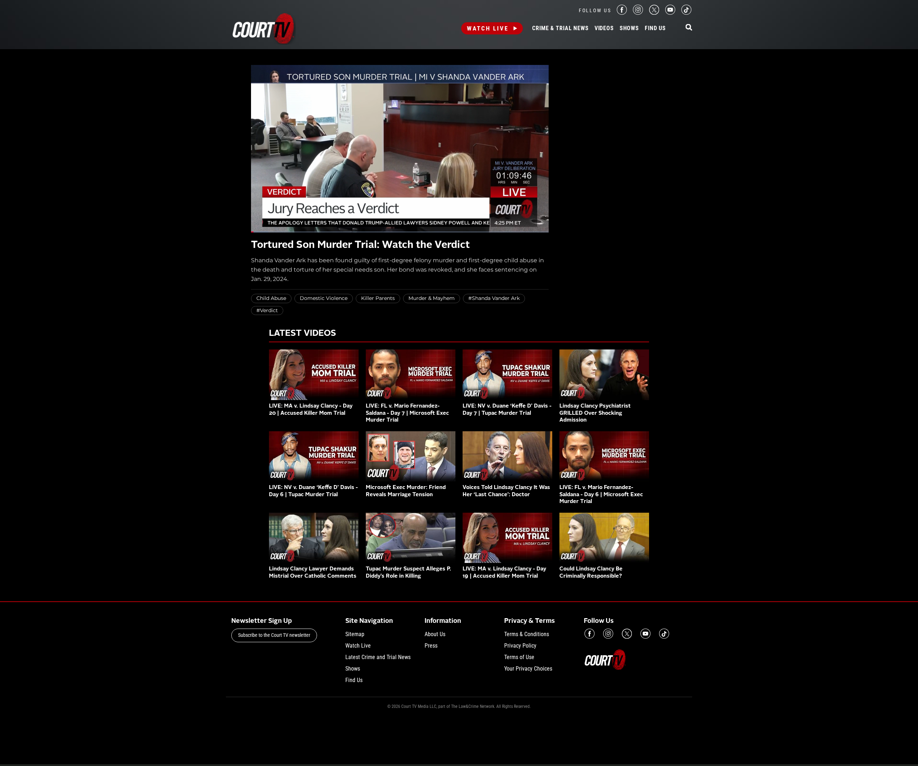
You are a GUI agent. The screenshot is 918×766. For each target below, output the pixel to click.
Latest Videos (302, 333)
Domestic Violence (323, 298)
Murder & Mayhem (431, 298)
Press (431, 645)
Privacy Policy (520, 645)
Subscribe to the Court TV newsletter (274, 635)
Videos (604, 28)
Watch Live (487, 28)
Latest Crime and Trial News (378, 657)
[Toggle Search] (689, 28)
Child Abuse (271, 298)
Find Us (655, 28)
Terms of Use (519, 657)
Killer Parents (378, 298)
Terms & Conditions (526, 634)
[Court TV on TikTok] (686, 12)
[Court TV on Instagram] (638, 12)
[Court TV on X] (654, 12)
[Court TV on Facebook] (622, 12)
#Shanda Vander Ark (494, 298)
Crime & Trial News (560, 28)
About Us (435, 634)
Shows (629, 28)
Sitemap (354, 634)
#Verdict (267, 310)
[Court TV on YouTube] (670, 12)
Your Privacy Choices (528, 668)
